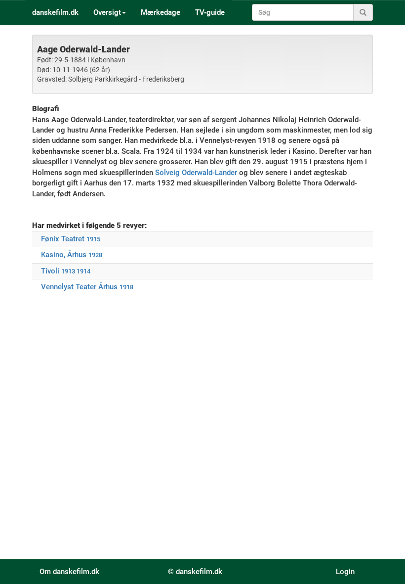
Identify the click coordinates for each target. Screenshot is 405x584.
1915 (93, 239)
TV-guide (210, 12)
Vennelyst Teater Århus (79, 286)
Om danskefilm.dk (69, 571)
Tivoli (50, 271)
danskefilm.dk (55, 12)
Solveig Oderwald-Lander (196, 172)
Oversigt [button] (107, 12)
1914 (83, 271)
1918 (126, 287)
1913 (68, 271)
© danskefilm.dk (195, 571)
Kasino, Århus (63, 254)
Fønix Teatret (62, 238)
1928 (95, 255)
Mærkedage (160, 12)
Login (345, 571)
